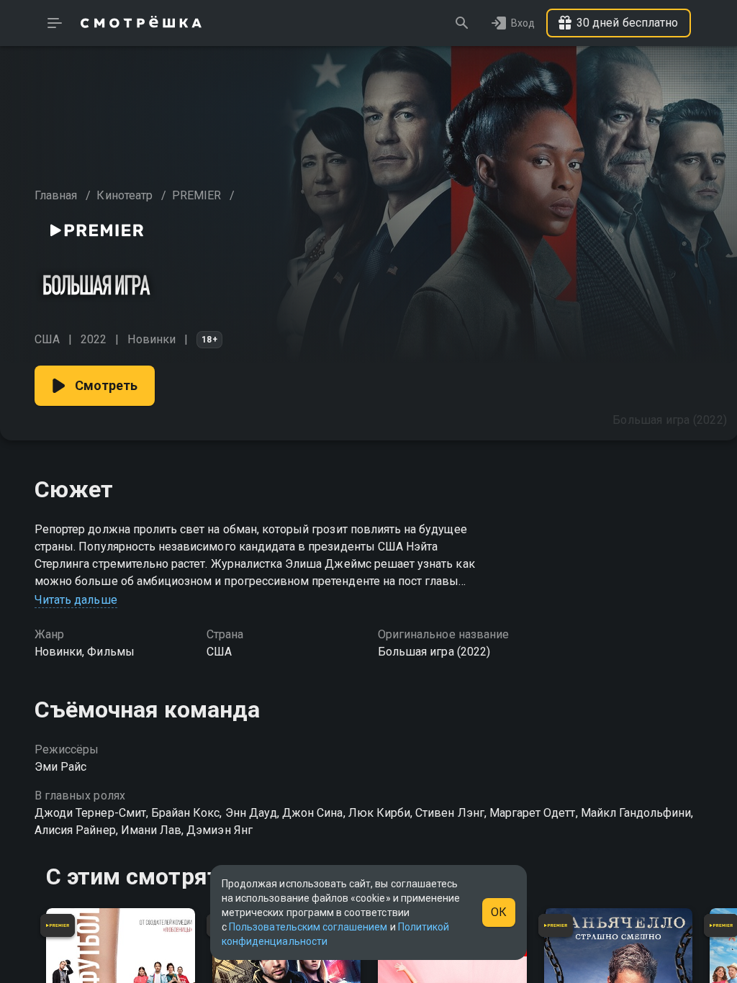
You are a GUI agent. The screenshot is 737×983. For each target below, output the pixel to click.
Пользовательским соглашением (308, 927)
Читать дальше (76, 600)
